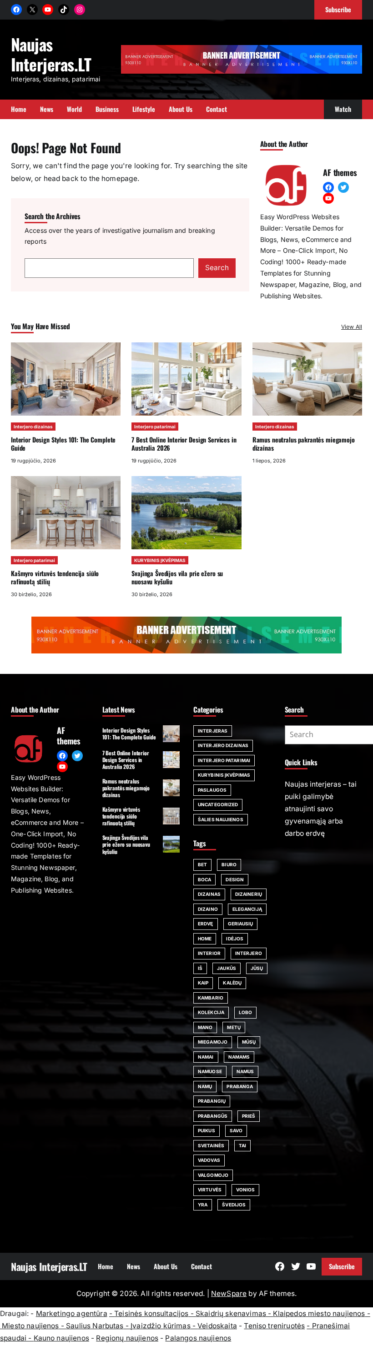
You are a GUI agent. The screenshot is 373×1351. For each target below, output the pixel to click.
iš (200, 968)
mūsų (249, 1042)
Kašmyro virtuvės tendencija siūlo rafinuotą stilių (55, 577)
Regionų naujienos (127, 1338)
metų (233, 1027)
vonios (245, 1189)
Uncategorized (218, 804)
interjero (248, 953)
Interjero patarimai (155, 426)
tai (242, 1145)
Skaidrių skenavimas (231, 1313)
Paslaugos (212, 790)
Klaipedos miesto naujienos (319, 1313)
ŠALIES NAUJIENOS (220, 819)
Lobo (245, 1012)
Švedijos (234, 1204)
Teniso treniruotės (274, 1325)
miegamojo (212, 1042)
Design (235, 879)
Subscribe (342, 1266)
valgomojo (213, 1175)
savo (236, 1130)
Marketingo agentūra (71, 1313)
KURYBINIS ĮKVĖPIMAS (160, 560)
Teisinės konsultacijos (151, 1313)
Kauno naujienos (61, 1338)
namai (206, 1057)
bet (202, 864)
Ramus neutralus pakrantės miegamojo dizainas (303, 443)
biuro (229, 864)
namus (245, 1071)
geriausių (240, 923)
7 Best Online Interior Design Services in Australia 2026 (183, 443)
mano (205, 1027)
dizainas (209, 894)
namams (239, 1057)
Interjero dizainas (33, 426)
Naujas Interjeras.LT (51, 54)
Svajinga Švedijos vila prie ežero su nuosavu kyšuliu (177, 577)
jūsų (257, 968)
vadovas (209, 1160)
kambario (210, 997)
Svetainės (211, 1145)
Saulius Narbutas (94, 1325)
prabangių (212, 1101)
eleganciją (247, 909)
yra (202, 1204)
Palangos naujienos (198, 1338)
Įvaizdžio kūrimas (161, 1325)
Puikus (206, 1130)
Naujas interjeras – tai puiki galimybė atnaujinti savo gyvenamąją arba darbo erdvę (321, 809)
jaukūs (226, 968)
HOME (205, 938)
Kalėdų (232, 982)
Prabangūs (212, 1116)
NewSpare (229, 1293)
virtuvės (210, 1189)
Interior (209, 953)
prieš (249, 1116)
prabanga (240, 1086)
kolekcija (211, 1012)
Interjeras (212, 730)
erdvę (205, 923)
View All (351, 326)
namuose (210, 1071)
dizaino (208, 909)
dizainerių (248, 894)
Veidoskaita (217, 1325)
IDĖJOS (234, 938)
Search (217, 267)
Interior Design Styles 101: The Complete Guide (63, 443)
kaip (203, 982)
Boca (204, 879)
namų (205, 1086)
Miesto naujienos (30, 1325)
